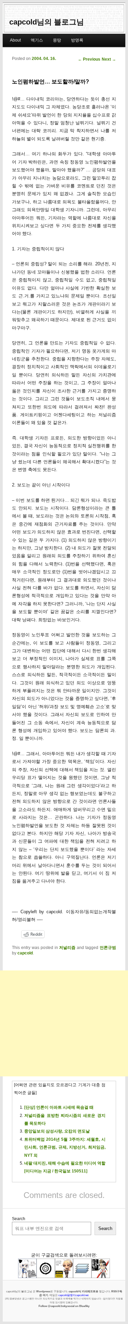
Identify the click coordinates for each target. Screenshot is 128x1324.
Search (18, 1218)
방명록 (77, 40)
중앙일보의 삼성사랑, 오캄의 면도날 (57, 1131)
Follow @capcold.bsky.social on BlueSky (64, 1306)
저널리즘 (67, 947)
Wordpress (43, 1291)
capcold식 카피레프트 (82, 1291)
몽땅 (57, 40)
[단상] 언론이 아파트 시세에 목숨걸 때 (59, 1107)
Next (109, 59)
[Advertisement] (64, 1023)
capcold (25, 953)
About (15, 40)
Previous (89, 59)
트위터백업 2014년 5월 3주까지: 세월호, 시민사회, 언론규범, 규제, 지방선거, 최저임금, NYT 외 (64, 1147)
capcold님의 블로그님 (46, 22)
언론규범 (108, 947)
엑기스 (37, 40)
